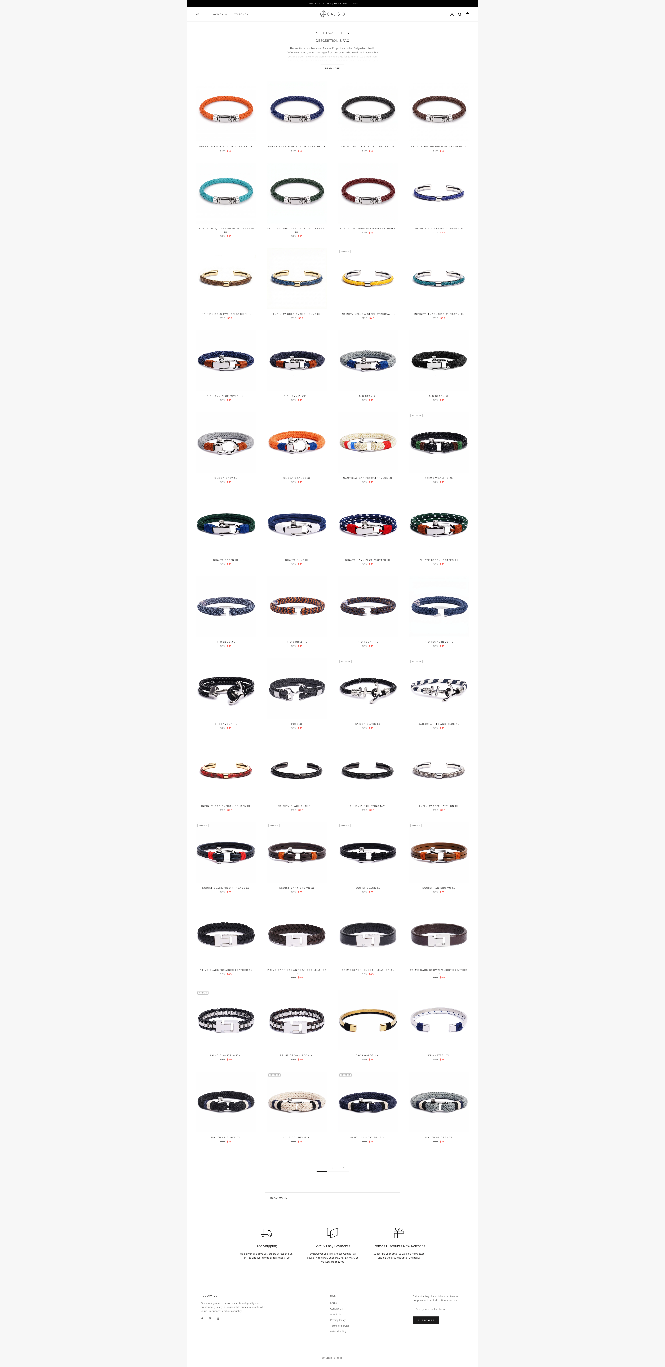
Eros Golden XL (368, 1055)
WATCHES (241, 14)
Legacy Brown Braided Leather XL (439, 146)
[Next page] (343, 1168)
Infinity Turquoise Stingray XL (439, 314)
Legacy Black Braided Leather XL (368, 146)
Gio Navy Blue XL (297, 396)
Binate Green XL (226, 560)
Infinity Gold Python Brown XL (226, 314)
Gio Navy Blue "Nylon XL (226, 396)
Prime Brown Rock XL (297, 1055)
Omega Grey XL (225, 478)
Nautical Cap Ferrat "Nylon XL (368, 478)
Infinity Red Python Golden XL (226, 806)
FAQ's (333, 1303)
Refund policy (338, 1331)
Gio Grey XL (368, 396)
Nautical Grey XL (439, 1137)
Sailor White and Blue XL (439, 724)
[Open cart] (467, 14)
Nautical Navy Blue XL (368, 1137)
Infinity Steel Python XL (439, 806)
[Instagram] (210, 1318)
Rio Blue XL (226, 642)
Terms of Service (339, 1325)
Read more (278, 1197)
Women (219, 14)
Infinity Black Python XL (297, 806)
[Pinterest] (218, 1318)
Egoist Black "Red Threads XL (226, 888)
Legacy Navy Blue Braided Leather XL (297, 146)
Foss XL (297, 724)
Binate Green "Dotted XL (439, 560)
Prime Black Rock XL (226, 1055)
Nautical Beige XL (297, 1137)
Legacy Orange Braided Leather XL (226, 146)
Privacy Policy (338, 1320)
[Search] (460, 14)
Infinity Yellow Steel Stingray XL (368, 314)
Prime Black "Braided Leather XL (226, 970)
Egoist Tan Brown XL (439, 888)
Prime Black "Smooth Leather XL (368, 970)
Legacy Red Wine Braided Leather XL (368, 228)
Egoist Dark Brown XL (297, 888)
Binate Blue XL (297, 560)
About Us (335, 1314)
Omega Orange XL (297, 478)
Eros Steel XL (439, 1055)
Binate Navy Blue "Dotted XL (368, 560)
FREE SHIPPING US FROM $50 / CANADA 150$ (332, 3)
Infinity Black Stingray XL (368, 806)
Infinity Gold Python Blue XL (297, 314)
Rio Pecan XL (368, 642)
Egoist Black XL (368, 888)
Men (199, 14)
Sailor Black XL (368, 724)
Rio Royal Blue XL (439, 642)
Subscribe (426, 1320)
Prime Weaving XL (439, 478)
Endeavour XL (226, 724)
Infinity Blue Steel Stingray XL (439, 228)
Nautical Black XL (226, 1137)
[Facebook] (202, 1318)
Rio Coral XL (297, 642)
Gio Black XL (439, 396)
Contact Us (336, 1308)
